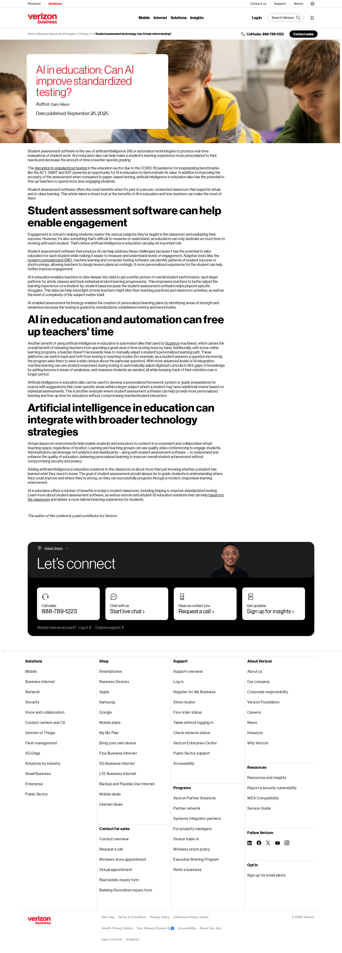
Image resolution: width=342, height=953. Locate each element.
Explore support (108, 627)
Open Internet (112, 939)
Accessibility (184, 763)
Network (32, 691)
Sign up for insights (269, 611)
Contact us (258, 3)
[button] (312, 3)
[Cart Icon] (312, 18)
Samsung (107, 702)
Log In (257, 18)
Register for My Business (194, 691)
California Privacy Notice (191, 917)
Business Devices (114, 681)
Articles (83, 34)
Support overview (188, 671)
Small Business (38, 773)
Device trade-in (186, 839)
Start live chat (125, 611)
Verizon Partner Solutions (194, 798)
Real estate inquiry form (119, 879)
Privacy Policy (160, 917)
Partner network (187, 808)
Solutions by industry (42, 763)
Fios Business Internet (118, 753)
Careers (254, 712)
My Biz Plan (109, 732)
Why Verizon (257, 743)
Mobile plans (110, 722)
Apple (104, 691)
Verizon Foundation (263, 702)
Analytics (132, 939)
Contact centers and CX (45, 722)
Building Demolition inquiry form (125, 890)
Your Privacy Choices (152, 928)
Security (32, 702)
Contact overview (114, 839)
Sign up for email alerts (266, 875)
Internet (160, 17)
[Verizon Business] (42, 18)
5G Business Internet (117, 763)
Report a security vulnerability (272, 787)
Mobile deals (110, 794)
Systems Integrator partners (197, 818)
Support (280, 3)
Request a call (194, 611)
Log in (83, 627)
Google (105, 712)
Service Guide (259, 808)
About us (254, 671)
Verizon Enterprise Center (195, 743)
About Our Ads (210, 928)
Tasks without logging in (193, 722)
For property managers (192, 828)
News (252, 722)
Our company (258, 681)
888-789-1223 (59, 611)
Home (31, 34)
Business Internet (40, 681)
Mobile (144, 17)
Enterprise (34, 784)
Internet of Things (40, 732)
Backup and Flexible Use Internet (127, 784)
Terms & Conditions (132, 917)
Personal (34, 3)
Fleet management (41, 743)
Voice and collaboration (44, 712)
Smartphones (110, 671)
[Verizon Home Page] (39, 920)
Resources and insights (266, 777)
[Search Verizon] (285, 17)
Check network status (191, 732)
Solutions (179, 17)
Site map (108, 917)
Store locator (184, 702)
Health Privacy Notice (117, 928)
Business (55, 3)
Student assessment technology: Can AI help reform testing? (133, 34)
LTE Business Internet (117, 773)
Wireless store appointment (122, 859)
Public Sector (36, 794)
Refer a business (187, 869)
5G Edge (32, 753)
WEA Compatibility (263, 798)
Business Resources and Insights (57, 34)
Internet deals (111, 804)
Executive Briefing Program (196, 859)
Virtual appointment (115, 869)
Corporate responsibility (267, 691)
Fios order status (187, 712)
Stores (298, 3)
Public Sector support (191, 753)
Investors (255, 732)
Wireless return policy (191, 849)
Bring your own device (117, 743)
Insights (197, 17)
